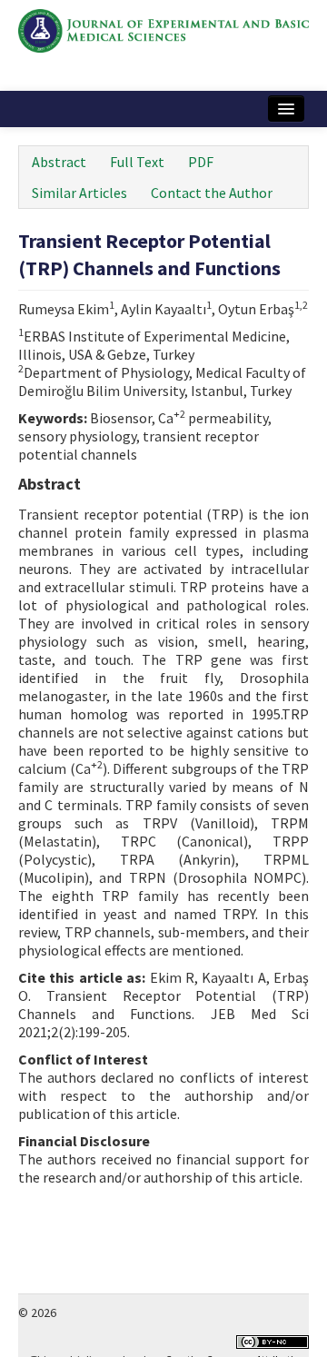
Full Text (137, 162)
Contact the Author (211, 192)
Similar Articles (79, 192)
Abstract (59, 162)
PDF (200, 162)
